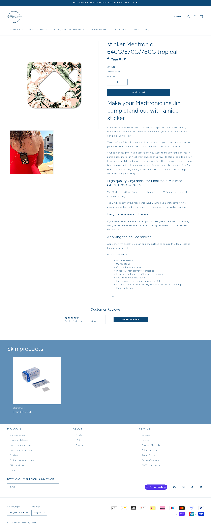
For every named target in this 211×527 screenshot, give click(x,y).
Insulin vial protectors (21, 450)
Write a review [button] (130, 319)
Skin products (17, 465)
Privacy (79, 445)
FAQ (78, 440)
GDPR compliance (151, 465)
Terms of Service (150, 460)
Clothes (14, 455)
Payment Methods (151, 445)
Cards (13, 470)
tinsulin (17, 523)
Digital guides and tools (22, 460)
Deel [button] (112, 296)
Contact (146, 435)
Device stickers (17, 435)
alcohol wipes (19, 408)
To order (146, 440)
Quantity (111, 76)
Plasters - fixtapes (19, 440)
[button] (16, 29)
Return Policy (148, 455)
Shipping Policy (149, 450)
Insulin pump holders (20, 445)
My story (80, 435)
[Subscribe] (55, 486)
